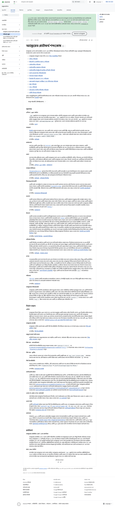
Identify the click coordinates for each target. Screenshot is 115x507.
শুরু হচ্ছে (13, 10)
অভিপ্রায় (37, 139)
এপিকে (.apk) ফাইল (40, 165)
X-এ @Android (57, 482)
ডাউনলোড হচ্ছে (26, 487)
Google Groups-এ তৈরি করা (60, 494)
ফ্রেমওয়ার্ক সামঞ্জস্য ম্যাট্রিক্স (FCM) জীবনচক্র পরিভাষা (43, 81)
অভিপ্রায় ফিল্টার (44, 178)
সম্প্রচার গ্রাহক (44, 253)
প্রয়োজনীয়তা (25, 484)
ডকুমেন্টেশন (5, 6)
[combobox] (79, 1)
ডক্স (14, 2)
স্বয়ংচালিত (59, 10)
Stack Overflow (88, 492)
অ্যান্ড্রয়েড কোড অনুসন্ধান (27, 2)
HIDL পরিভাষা (33, 87)
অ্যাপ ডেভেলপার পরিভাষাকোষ (37, 73)
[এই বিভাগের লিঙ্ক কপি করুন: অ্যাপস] (33, 109)
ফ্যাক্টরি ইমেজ (26, 492)
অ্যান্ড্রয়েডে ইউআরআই (41, 193)
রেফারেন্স (68, 10)
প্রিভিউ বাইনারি (26, 489)
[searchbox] (10, 15)
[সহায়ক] (89, 40)
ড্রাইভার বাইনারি (26, 494)
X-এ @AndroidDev (58, 484)
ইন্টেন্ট (31, 130)
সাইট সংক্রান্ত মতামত (63, 503)
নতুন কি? (4, 10)
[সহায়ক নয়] (92, 40)
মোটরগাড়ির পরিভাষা (34, 64)
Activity (48, 145)
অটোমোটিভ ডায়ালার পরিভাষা (37, 67)
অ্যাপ (36, 124)
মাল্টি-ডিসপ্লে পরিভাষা (35, 92)
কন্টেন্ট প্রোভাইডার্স (85, 188)
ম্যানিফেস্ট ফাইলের (70, 408)
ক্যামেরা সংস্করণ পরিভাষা (36, 76)
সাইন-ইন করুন (109, 2)
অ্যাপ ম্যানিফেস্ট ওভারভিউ (43, 390)
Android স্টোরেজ (27, 482)
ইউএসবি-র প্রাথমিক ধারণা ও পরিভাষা (39, 62)
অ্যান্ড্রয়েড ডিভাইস (48, 10)
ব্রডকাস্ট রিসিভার (48, 236)
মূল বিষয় (30, 10)
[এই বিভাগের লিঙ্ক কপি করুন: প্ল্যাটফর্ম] (34, 430)
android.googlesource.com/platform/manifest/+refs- (50, 384)
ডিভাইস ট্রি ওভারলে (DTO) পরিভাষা (39, 78)
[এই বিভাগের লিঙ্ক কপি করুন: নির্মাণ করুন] (37, 306)
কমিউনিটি (34, 503)
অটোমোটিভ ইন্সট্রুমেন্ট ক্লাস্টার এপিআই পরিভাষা (42, 70)
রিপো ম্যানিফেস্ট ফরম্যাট (76, 390)
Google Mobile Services (90, 489)
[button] (9, 25)
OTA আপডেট (63, 398)
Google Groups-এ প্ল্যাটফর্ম (60, 492)
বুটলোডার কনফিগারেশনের (40, 424)
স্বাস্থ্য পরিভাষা (32, 84)
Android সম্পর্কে (27, 503)
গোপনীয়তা (54, 503)
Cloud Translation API (56, 33)
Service (32, 278)
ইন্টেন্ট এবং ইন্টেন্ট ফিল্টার (81, 250)
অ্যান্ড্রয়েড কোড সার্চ (41, 410)
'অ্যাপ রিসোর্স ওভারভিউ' (46, 270)
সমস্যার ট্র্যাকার (87, 494)
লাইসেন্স (49, 503)
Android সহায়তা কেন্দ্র (89, 482)
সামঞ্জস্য (38, 10)
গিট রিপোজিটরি (39, 331)
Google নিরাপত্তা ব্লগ (58, 489)
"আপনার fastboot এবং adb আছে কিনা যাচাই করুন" (59, 320)
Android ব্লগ (56, 487)
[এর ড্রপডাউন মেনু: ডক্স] (17, 2)
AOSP (27, 40)
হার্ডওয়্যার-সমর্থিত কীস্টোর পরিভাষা (38, 90)
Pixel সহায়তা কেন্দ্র (88, 484)
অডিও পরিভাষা (33, 59)
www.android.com (89, 487)
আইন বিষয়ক (42, 503)
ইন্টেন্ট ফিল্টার (38, 236)
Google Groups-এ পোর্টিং (60, 497)
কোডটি (37, 97)
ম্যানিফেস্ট (35, 404)
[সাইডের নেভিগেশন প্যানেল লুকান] (18, 504)
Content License (43, 468)
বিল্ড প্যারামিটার (53, 56)
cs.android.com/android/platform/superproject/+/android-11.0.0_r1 (47, 347)
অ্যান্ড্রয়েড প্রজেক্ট (39, 369)
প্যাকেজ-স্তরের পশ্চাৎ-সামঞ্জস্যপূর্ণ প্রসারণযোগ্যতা (52, 420)
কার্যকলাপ (49, 165)
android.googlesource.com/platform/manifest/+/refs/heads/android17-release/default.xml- (54, 388)
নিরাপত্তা (21, 10)
